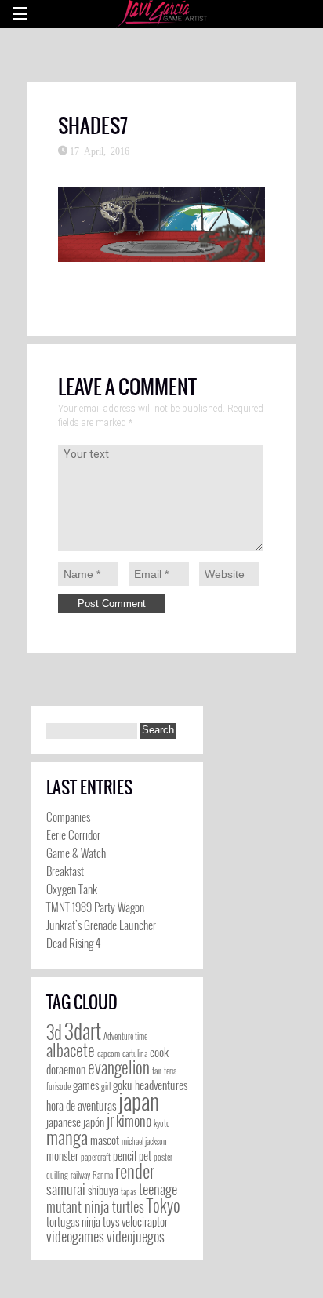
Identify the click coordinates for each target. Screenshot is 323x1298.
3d (54, 1032)
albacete (70, 1050)
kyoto (162, 1123)
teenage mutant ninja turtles (111, 1197)
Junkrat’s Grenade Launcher (101, 924)
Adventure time (125, 1036)
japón (93, 1122)
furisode (58, 1086)
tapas (128, 1191)
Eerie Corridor (73, 834)
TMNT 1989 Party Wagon (95, 906)
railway (80, 1175)
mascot (104, 1140)
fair (157, 1070)
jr (110, 1119)
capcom (108, 1053)
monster (62, 1155)
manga (67, 1137)
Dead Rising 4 (73, 942)
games (86, 1085)
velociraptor (145, 1221)
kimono (133, 1121)
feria (170, 1070)
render (134, 1171)
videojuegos (136, 1236)
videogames (75, 1236)
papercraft (96, 1157)
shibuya (103, 1190)
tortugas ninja (73, 1221)
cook (159, 1052)
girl (106, 1086)
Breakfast (65, 870)
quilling (57, 1175)
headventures (161, 1085)
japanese (63, 1122)
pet (145, 1155)
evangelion (119, 1067)
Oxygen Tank (71, 888)
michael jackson (144, 1141)
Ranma (103, 1175)
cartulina (134, 1053)
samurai (65, 1189)
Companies (68, 816)
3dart (82, 1031)
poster (163, 1157)
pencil (124, 1155)
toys (111, 1221)
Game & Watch (76, 852)
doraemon (65, 1069)
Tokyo (163, 1205)
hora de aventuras (81, 1105)
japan (138, 1100)
